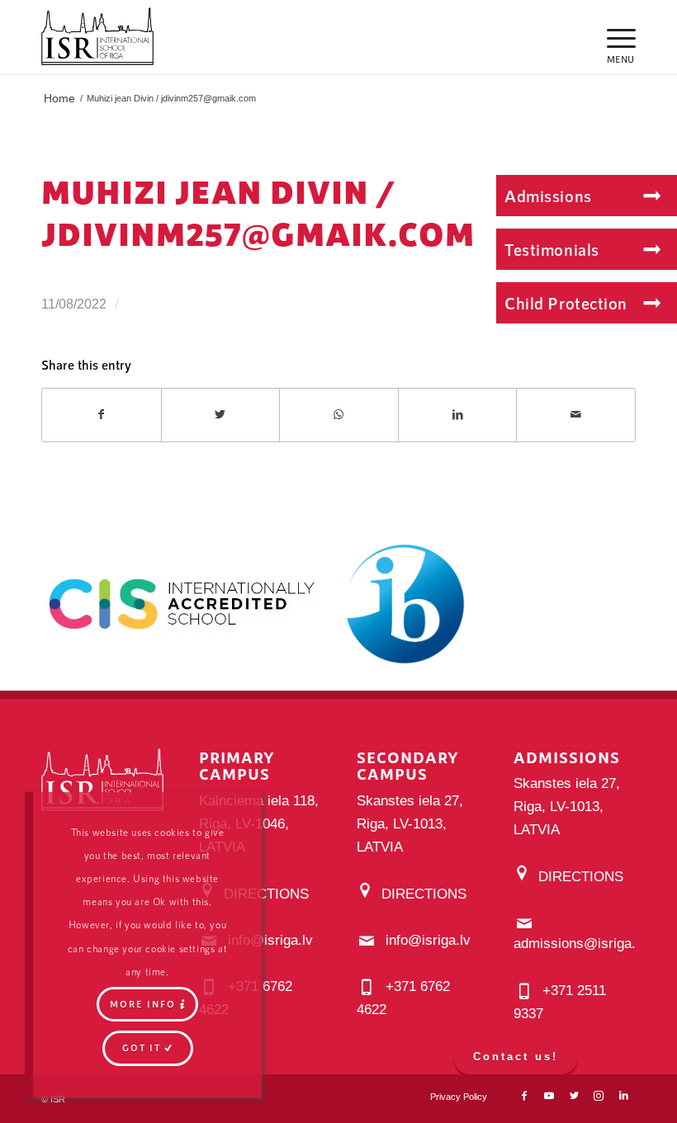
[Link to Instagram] (598, 1095)
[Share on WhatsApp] (339, 415)
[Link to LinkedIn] (623, 1095)
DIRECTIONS (266, 894)
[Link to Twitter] (573, 1095)
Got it (141, 1047)
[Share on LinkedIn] (458, 415)
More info (143, 1003)
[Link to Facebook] (524, 1095)
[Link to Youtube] (549, 1095)
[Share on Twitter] (221, 415)
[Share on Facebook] (101, 415)
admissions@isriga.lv (580, 943)
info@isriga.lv (270, 940)
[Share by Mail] (576, 415)
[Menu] (613, 37)
